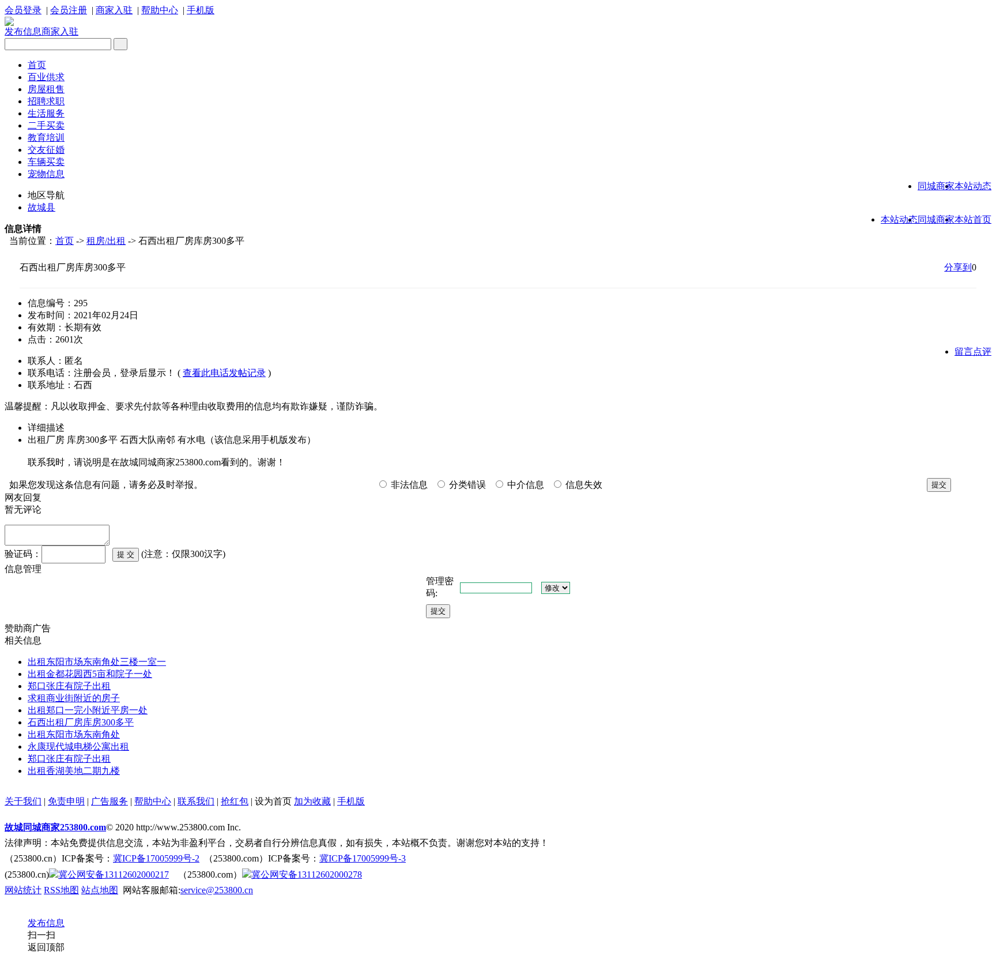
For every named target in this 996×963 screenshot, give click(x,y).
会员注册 (68, 10)
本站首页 (972, 219)
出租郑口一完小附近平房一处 (88, 710)
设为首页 (273, 801)
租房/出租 (106, 241)
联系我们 (196, 801)
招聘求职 (46, 101)
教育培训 (46, 137)
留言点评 (972, 351)
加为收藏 (312, 801)
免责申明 (66, 801)
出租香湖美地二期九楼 (74, 771)
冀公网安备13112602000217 (113, 874)
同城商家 (936, 186)
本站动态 (972, 186)
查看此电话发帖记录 (224, 373)
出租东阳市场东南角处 (74, 734)
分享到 (958, 267)
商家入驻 (114, 10)
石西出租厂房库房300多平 (81, 722)
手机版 (200, 10)
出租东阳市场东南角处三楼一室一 (97, 662)
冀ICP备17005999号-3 (362, 858)
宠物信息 (46, 174)
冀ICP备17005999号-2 (156, 858)
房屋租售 (46, 89)
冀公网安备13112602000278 (306, 874)
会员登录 (23, 10)
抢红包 (234, 801)
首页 (37, 65)
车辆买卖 (46, 162)
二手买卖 (46, 125)
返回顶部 (46, 947)
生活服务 (46, 113)
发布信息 (23, 31)
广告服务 (109, 801)
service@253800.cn (216, 890)
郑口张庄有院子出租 (69, 686)
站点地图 (99, 890)
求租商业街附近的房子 (74, 698)
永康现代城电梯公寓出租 (78, 746)
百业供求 (46, 77)
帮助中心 (159, 10)
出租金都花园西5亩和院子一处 (90, 674)
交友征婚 (46, 150)
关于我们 (23, 801)
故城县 (41, 207)
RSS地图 (61, 890)
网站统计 (23, 890)
